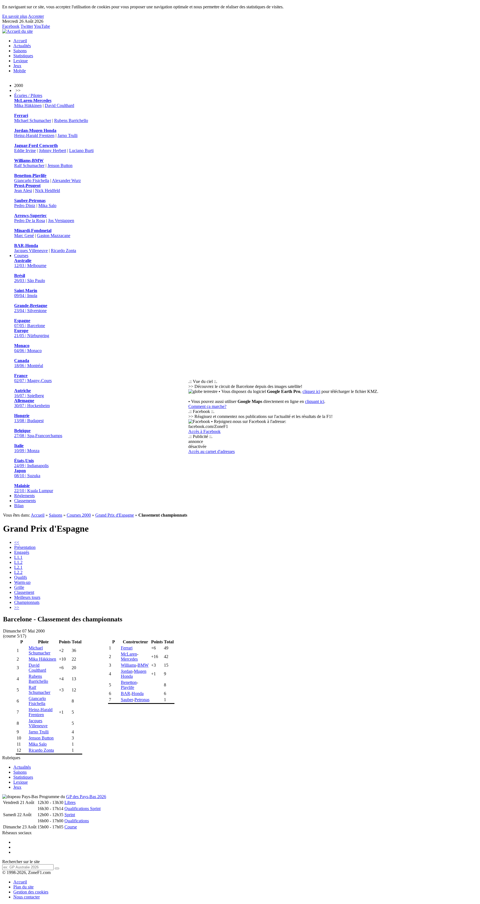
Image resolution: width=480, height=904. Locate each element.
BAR (125, 693)
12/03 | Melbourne (30, 263)
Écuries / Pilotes (28, 95)
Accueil (20, 40)
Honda (138, 693)
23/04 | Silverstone (30, 308)
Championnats (26, 602)
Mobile (19, 70)
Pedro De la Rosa (29, 220)
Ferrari (126, 648)
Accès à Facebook (204, 431)
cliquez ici (311, 391)
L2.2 (18, 572)
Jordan (126, 671)
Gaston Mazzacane (53, 235)
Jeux (17, 65)
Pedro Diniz (24, 205)
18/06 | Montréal (28, 363)
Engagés (21, 552)
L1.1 (18, 557)
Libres (70, 802)
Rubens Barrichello (71, 120)
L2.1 (18, 567)
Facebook (10, 26)
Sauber (127, 699)
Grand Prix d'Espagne (114, 515)
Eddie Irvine (25, 150)
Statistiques (23, 55)
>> (16, 607)
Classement (24, 592)
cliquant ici (314, 401)
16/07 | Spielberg (29, 393)
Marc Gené (24, 235)
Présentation (25, 547)
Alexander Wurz (66, 180)
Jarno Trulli (68, 135)
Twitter (27, 26)
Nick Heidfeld (47, 190)
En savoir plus (14, 16)
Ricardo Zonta (63, 250)
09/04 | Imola (25, 293)
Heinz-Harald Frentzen (34, 135)
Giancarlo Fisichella (31, 180)
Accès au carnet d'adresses (211, 451)
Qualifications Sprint (82, 808)
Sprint (69, 814)
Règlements (24, 495)
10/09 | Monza (26, 448)
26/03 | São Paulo (29, 278)
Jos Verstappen (61, 220)
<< (16, 542)
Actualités (22, 45)
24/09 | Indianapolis (31, 463)
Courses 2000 (79, 515)
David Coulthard (59, 105)
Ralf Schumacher (29, 165)
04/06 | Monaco (28, 348)
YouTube (42, 26)
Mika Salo (47, 205)
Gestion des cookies (30, 892)
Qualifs (20, 577)
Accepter (36, 16)
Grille (19, 587)
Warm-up (22, 582)
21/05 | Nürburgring (31, 333)
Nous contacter (26, 897)
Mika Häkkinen (28, 105)
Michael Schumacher (32, 120)
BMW (143, 665)
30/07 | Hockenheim (32, 403)
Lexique (20, 60)
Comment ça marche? (207, 406)
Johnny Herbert (52, 150)
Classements (25, 500)
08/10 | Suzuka (27, 473)
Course (70, 827)
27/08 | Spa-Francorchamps (38, 433)
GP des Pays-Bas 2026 (86, 796)
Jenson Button (60, 165)
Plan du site (23, 887)
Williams (128, 665)
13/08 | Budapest (29, 418)
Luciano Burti (81, 150)
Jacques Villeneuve (31, 250)
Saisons (20, 50)
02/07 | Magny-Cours (33, 378)
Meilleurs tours (27, 597)
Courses (21, 255)
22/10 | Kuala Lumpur (33, 488)
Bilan (19, 505)
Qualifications (76, 820)
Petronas (141, 699)
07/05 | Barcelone (29, 323)
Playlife (127, 687)
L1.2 (18, 562)
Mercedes (129, 659)
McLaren (129, 654)
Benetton (129, 682)
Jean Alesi (23, 190)
